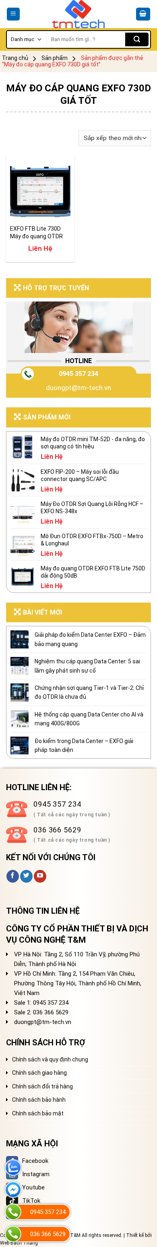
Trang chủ (15, 58)
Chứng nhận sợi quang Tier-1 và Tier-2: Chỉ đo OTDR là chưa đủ (89, 692)
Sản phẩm (54, 58)
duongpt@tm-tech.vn (78, 388)
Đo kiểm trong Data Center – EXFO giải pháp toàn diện (84, 745)
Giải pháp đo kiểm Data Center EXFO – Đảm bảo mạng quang (90, 639)
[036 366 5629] (13, 1234)
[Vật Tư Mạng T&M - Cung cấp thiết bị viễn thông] (78, 14)
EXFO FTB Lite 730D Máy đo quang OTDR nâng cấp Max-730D (36, 232)
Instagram (36, 1174)
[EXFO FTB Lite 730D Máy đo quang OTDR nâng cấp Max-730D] (40, 190)
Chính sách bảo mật (38, 1113)
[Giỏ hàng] (143, 14)
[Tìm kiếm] (137, 39)
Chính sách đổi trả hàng (42, 1086)
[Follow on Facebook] (12, 876)
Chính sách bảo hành (39, 1099)
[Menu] (13, 14)
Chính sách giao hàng (39, 1072)
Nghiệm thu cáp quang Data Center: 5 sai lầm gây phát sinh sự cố (87, 665)
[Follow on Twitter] (26, 876)
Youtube (33, 1187)
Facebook (35, 1160)
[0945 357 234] (13, 1212)
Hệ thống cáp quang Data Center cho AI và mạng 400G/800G (89, 719)
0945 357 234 (78, 374)
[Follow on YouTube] (40, 876)
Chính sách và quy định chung (50, 1059)
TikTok (31, 1200)
